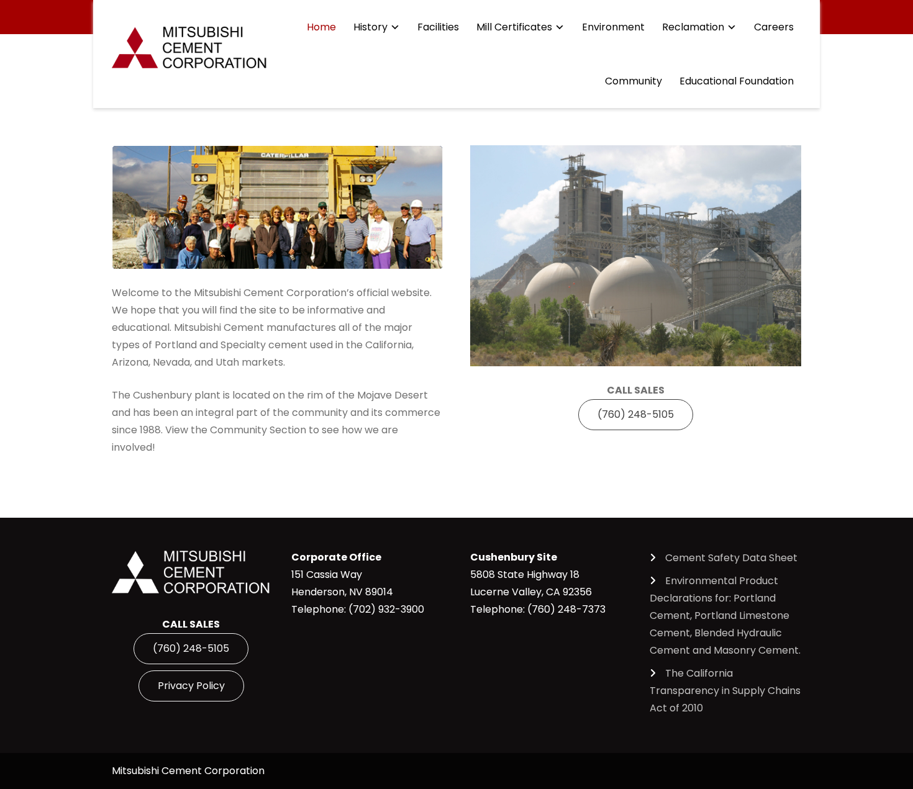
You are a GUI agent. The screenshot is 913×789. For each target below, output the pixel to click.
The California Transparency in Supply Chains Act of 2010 (725, 690)
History (370, 27)
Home (321, 27)
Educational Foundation (736, 81)
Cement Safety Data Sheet (731, 558)
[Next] (416, 207)
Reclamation (693, 27)
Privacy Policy (191, 686)
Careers (774, 27)
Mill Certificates (514, 27)
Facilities (438, 27)
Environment (613, 27)
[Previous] (138, 207)
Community (633, 81)
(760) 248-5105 (635, 414)
